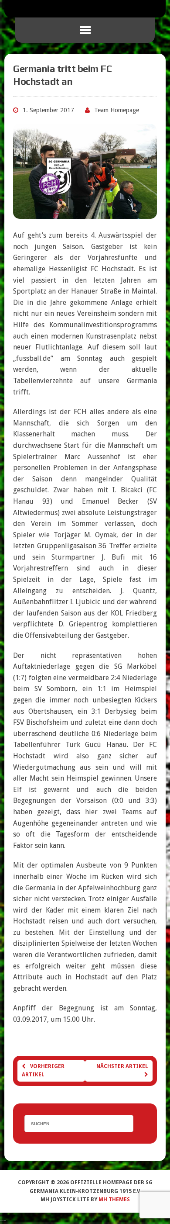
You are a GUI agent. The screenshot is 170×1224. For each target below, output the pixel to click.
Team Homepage (116, 110)
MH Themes (114, 1199)
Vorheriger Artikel (43, 1070)
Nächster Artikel (122, 1066)
